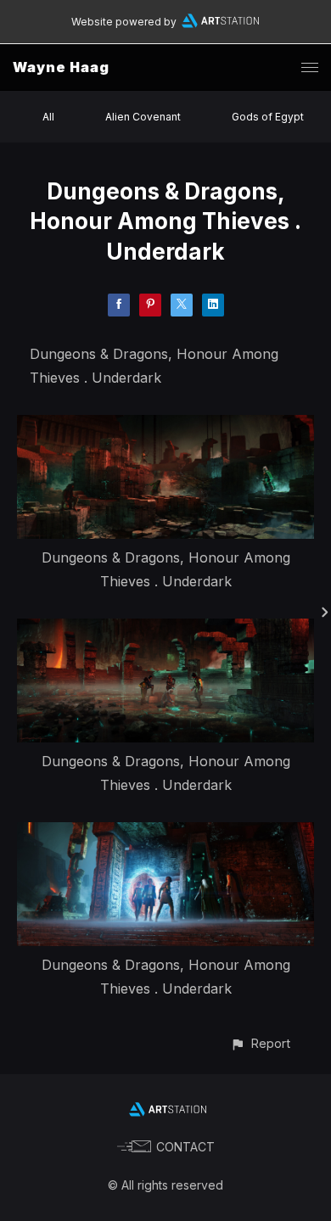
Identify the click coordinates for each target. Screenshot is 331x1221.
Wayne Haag (61, 67)
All (48, 116)
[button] (260, 1043)
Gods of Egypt (268, 116)
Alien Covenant (143, 116)
